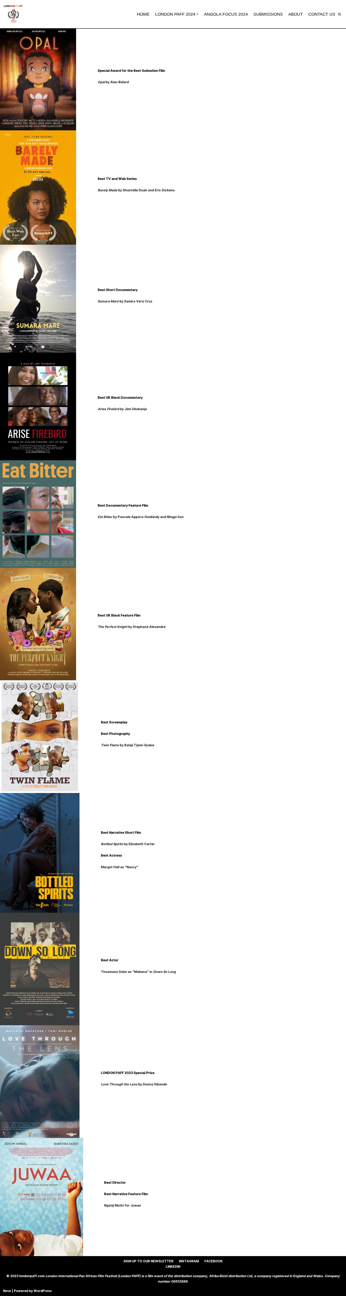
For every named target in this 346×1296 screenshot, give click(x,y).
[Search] (339, 14)
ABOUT (295, 14)
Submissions (268, 14)
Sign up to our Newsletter (148, 1261)
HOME (143, 14)
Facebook (213, 1261)
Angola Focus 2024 (226, 14)
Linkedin (173, 1266)
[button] (197, 14)
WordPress (43, 1291)
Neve (7, 1291)
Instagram (189, 1261)
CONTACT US (321, 14)
